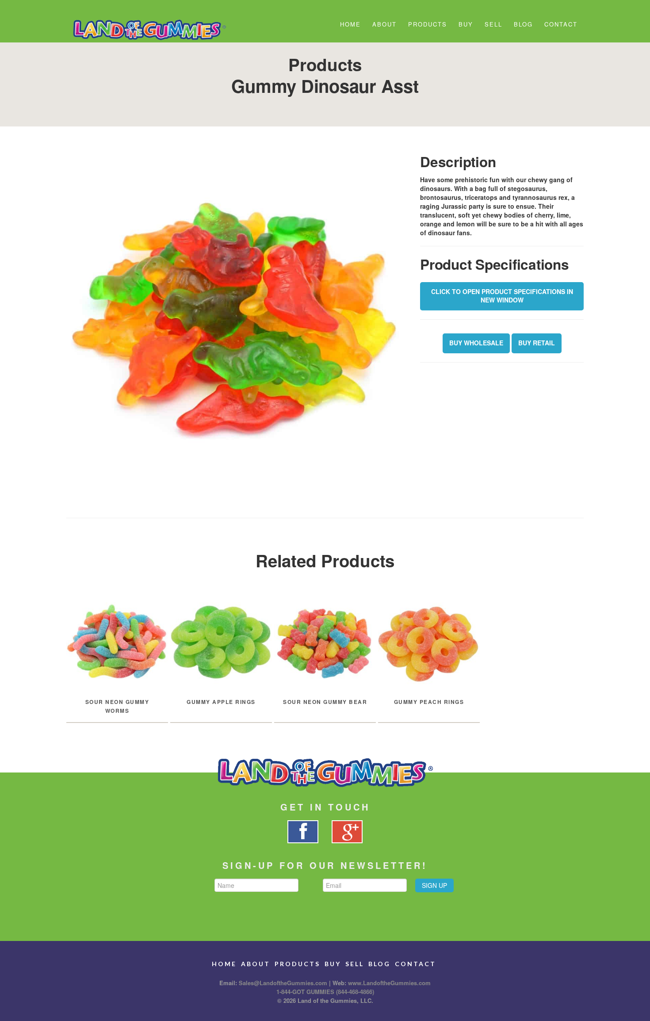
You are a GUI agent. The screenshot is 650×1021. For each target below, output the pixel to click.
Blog (523, 24)
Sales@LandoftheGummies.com (283, 983)
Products (427, 24)
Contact (560, 24)
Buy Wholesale (476, 342)
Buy (466, 24)
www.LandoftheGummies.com (389, 983)
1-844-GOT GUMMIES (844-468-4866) (325, 991)
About (384, 24)
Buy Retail (536, 342)
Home (350, 24)
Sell (493, 24)
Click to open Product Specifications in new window (502, 295)
